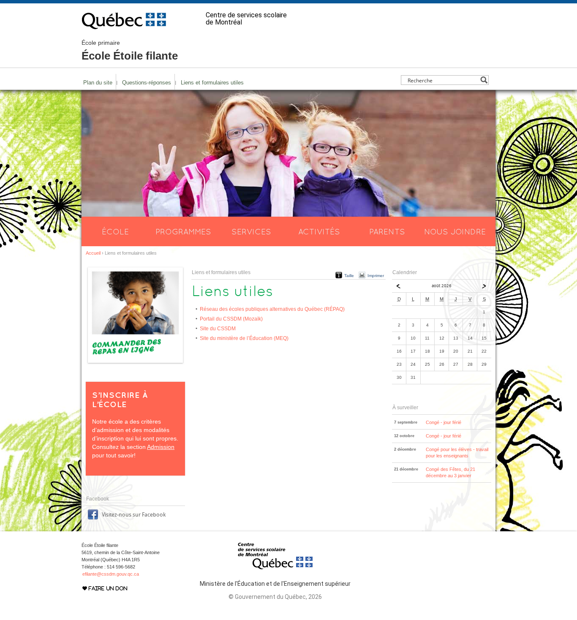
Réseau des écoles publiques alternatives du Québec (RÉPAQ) (272, 309)
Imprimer (375, 275)
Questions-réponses (146, 82)
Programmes (183, 231)
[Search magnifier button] (483, 80)
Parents (387, 231)
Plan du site (97, 82)
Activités (319, 231)
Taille (349, 275)
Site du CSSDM (218, 329)
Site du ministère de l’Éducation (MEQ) (244, 338)
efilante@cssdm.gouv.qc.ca (110, 573)
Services (251, 231)
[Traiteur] (135, 363)
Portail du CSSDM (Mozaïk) (231, 319)
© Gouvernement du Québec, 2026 (275, 596)
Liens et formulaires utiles (212, 82)
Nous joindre (455, 231)
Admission (160, 446)
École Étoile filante (130, 50)
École (115, 231)
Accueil (93, 253)
